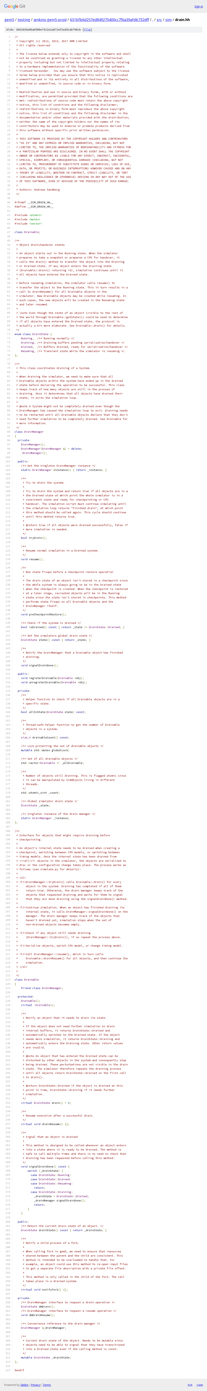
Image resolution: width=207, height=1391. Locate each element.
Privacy (35, 1385)
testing (24, 19)
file (87, 29)
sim (168, 19)
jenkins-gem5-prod (50, 19)
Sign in (198, 6)
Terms (46, 1385)
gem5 (9, 19)
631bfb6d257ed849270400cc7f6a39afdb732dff (109, 19)
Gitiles (24, 1385)
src (159, 19)
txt (190, 1385)
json (199, 1385)
